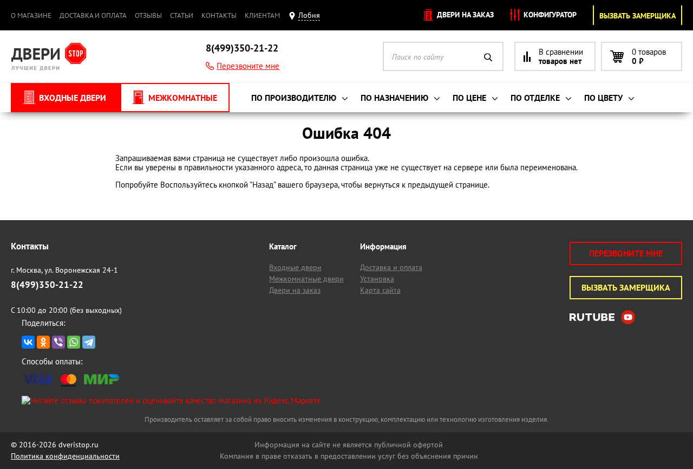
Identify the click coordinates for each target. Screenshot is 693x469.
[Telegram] (88, 342)
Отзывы (148, 15)
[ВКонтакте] (28, 342)
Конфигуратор (549, 15)
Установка (377, 279)
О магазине (31, 15)
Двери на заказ (464, 15)
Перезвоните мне (248, 66)
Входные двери (295, 267)
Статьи (181, 15)
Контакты (219, 15)
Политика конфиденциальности (65, 456)
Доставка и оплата (93, 15)
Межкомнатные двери (306, 279)
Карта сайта (380, 290)
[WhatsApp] (73, 342)
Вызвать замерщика (637, 16)
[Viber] (58, 342)
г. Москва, (64, 270)
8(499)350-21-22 (242, 48)
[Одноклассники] (43, 342)
